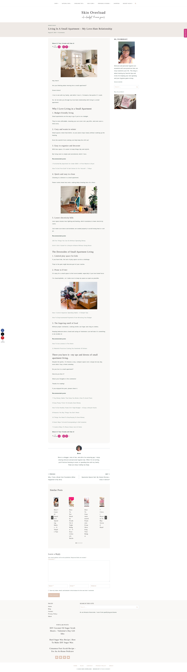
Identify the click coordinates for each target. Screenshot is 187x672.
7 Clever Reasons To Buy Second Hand (102, 518)
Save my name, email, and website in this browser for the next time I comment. (72, 590)
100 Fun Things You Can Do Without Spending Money (69, 240)
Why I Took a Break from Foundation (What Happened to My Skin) (61, 477)
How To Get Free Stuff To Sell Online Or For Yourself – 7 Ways (72, 168)
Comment (51, 559)
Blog (49, 609)
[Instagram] (60, 657)
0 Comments (61, 32)
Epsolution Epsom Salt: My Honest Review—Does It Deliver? (96, 477)
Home (50, 606)
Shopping (117, 3)
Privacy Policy (52, 614)
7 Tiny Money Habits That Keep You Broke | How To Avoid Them (72, 398)
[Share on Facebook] (2, 330)
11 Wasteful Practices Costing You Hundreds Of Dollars (69, 348)
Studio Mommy (105, 669)
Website (93, 586)
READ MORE (118, 82)
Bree (79, 453)
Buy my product (119, 92)
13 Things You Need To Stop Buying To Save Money (68, 417)
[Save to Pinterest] (2, 337)
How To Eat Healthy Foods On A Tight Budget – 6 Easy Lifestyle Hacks (74, 407)
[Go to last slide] (52, 517)
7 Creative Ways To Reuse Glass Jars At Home (67, 427)
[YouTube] (68, 657)
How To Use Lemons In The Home (62, 343)
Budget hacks (52, 25)
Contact (50, 611)
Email (72, 586)
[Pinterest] (64, 657)
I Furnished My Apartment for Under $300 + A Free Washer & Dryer (73, 163)
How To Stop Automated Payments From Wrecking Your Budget (72, 317)
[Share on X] (63, 46)
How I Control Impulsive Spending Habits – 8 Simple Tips (70, 312)
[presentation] (56, 502)
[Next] (106, 517)
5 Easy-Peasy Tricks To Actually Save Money (66, 403)
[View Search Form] (135, 3)
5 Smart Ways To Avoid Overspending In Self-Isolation (69, 422)
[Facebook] (56, 657)
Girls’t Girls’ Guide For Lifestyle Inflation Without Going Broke (71, 245)
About (50, 616)
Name (51, 586)
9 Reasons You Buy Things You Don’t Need (65, 412)
